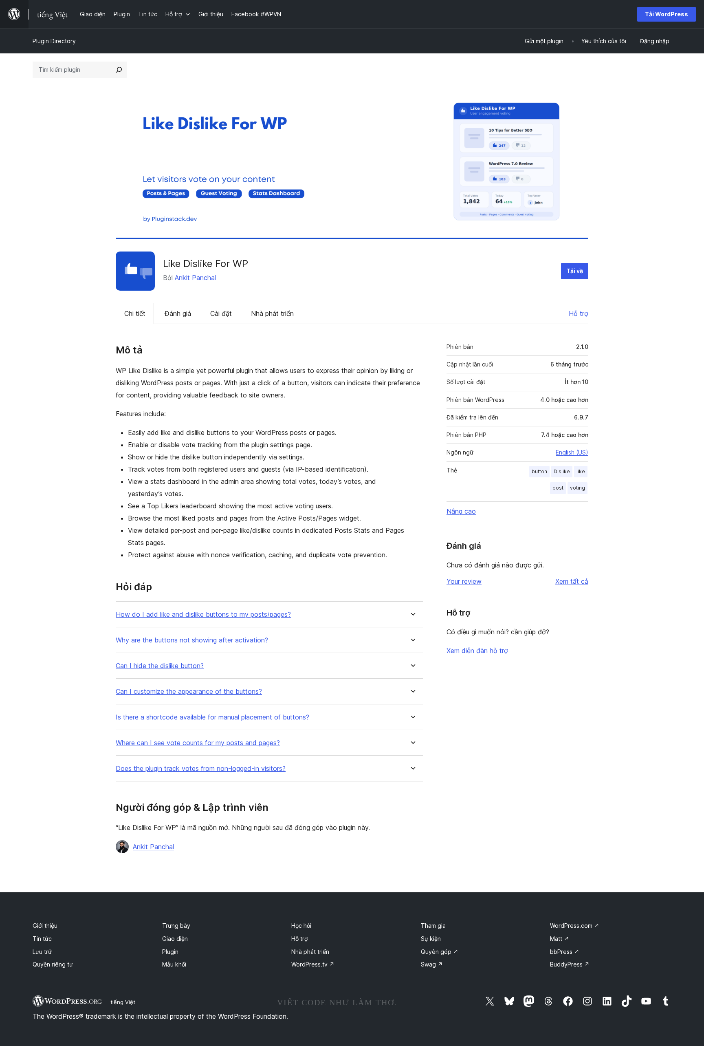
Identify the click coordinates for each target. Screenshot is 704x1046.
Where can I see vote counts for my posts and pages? (198, 743)
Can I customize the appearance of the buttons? (189, 691)
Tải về (574, 270)
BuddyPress (570, 964)
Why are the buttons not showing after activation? (192, 640)
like (580, 471)
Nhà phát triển (272, 313)
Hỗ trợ (578, 313)
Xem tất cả (571, 581)
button (539, 471)
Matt (559, 938)
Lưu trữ (42, 951)
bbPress (564, 951)
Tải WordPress (666, 14)
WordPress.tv (312, 964)
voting (577, 488)
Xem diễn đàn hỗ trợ (477, 651)
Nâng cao (461, 511)
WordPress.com (574, 925)
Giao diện (175, 938)
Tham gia (433, 925)
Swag (432, 964)
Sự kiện (431, 938)
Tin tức (42, 938)
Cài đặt (221, 313)
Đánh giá (178, 313)
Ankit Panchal (195, 278)
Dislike (562, 471)
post (557, 488)
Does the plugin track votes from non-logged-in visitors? (201, 768)
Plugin (170, 951)
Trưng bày (176, 925)
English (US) (572, 452)
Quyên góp (439, 951)
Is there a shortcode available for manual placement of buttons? (212, 717)
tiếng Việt (122, 1002)
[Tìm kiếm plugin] (119, 70)
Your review (464, 581)
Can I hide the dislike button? (160, 666)
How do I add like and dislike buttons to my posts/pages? (203, 614)
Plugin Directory (54, 41)
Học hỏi (301, 925)
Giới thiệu (45, 925)
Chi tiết (134, 313)
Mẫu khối (174, 964)
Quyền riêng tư (53, 964)
